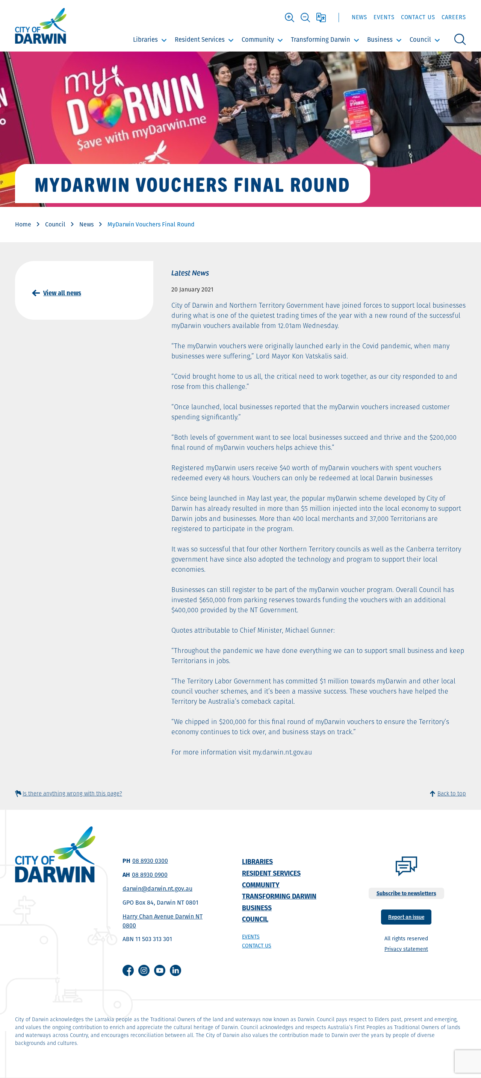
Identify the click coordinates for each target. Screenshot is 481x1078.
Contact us (256, 945)
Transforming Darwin (320, 39)
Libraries (145, 39)
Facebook (128, 970)
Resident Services (200, 39)
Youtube (159, 970)
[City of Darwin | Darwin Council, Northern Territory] (41, 26)
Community (258, 39)
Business (380, 39)
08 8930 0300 (150, 860)
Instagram (144, 970)
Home (23, 224)
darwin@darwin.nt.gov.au (157, 888)
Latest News (190, 272)
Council (420, 39)
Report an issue (406, 916)
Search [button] (460, 39)
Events (384, 17)
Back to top (451, 793)
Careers (454, 17)
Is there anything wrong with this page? (72, 793)
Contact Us (418, 17)
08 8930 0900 (150, 874)
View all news (62, 293)
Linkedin (175, 970)
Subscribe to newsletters (406, 893)
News (360, 17)
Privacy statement (406, 949)
